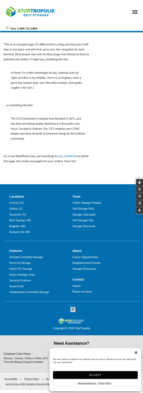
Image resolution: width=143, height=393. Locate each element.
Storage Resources (84, 268)
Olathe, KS (16, 208)
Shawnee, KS (17, 214)
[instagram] (73, 309)
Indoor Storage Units (22, 274)
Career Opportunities (85, 257)
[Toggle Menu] (135, 13)
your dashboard (67, 156)
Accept (95, 375)
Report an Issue (82, 291)
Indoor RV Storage (20, 268)
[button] (136, 352)
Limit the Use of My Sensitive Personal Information (31, 384)
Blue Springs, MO (20, 220)
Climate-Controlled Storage (26, 257)
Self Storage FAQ (83, 208)
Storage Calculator (84, 214)
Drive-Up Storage (20, 262)
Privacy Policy (104, 383)
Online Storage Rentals (86, 202)
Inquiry (76, 285)
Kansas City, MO (19, 231)
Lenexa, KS (16, 202)
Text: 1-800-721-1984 (23, 28)
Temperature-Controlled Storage (29, 292)
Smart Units (16, 286)
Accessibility (11, 379)
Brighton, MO (17, 226)
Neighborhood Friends (86, 262)
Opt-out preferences (87, 383)
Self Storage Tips (83, 220)
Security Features (20, 280)
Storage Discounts (83, 226)
